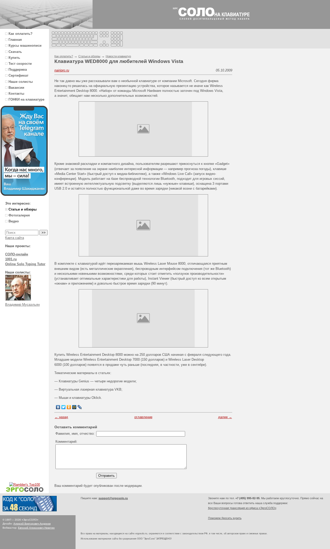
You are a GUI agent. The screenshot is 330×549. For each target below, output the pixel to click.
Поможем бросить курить (225, 518)
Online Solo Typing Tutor (25, 264)
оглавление (143, 417)
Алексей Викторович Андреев (32, 523)
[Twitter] (63, 407)
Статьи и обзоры (89, 56)
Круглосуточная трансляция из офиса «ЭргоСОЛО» (242, 508)
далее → (225, 417)
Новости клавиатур (118, 56)
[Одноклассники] (69, 407)
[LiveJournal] (79, 407)
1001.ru (11, 259)
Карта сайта (14, 238)
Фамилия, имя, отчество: (75, 433)
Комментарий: (66, 441)
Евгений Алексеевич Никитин (36, 527)
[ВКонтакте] (58, 407)
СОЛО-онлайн (16, 254)
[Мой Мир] (74, 407)
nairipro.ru (61, 70)
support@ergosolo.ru (113, 498)
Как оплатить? (63, 56)
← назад (61, 417)
